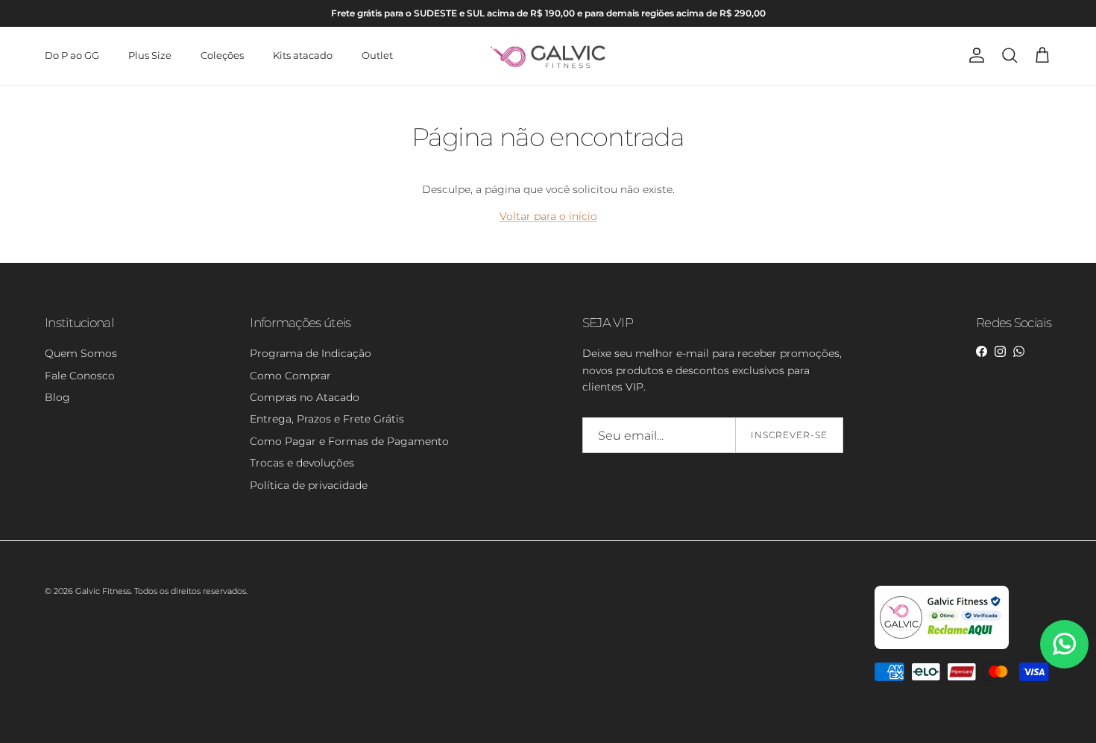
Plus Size (149, 55)
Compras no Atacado (304, 397)
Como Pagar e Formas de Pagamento (349, 441)
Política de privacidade (309, 485)
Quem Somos (81, 353)
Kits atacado (303, 55)
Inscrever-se (789, 434)
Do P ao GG (72, 55)
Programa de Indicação (310, 353)
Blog (57, 397)
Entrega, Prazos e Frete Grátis (327, 419)
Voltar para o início (548, 216)
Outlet (377, 55)
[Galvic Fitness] (548, 56)
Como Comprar (290, 375)
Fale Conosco (80, 375)
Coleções (222, 55)
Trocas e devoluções (302, 462)
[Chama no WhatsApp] (1064, 644)
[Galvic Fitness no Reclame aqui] (942, 646)
